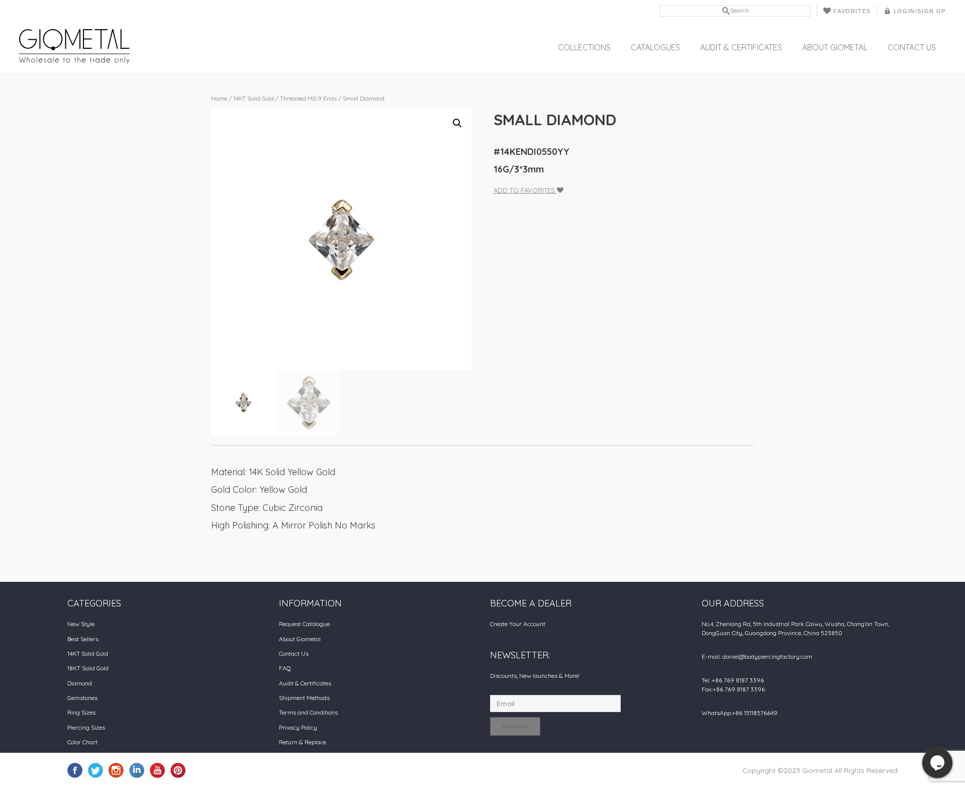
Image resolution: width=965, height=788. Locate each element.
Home (219, 98)
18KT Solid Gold (88, 668)
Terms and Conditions (308, 712)
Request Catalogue (304, 624)
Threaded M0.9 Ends (308, 98)
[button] (457, 123)
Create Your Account (517, 624)
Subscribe (515, 726)
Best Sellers (83, 639)
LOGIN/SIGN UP (920, 11)
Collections (584, 47)
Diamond (79, 683)
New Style (80, 624)
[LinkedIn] (136, 769)
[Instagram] (116, 769)
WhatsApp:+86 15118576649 (740, 713)
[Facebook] (74, 769)
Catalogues (655, 47)
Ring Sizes (81, 712)
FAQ (285, 668)
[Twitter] (95, 769)
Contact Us (912, 47)
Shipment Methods (304, 698)
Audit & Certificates (741, 47)
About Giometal (834, 47)
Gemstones (82, 698)
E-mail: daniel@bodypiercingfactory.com (757, 656)
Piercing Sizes (86, 727)
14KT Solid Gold (253, 98)
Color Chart (82, 742)
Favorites (852, 11)
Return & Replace (302, 742)
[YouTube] (157, 769)
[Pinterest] (177, 769)
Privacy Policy (298, 727)
